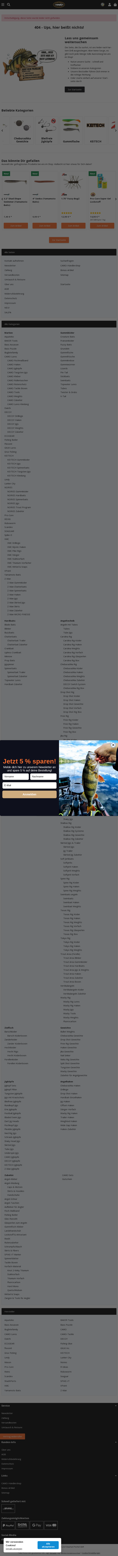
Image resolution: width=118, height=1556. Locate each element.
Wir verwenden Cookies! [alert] (14, 1543)
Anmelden (29, 794)
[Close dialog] (113, 745)
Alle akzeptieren (48, 1545)
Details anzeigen (14, 1548)
